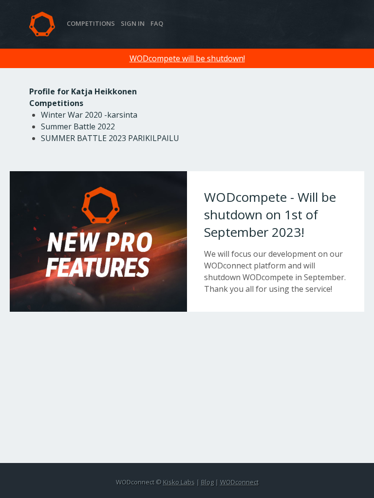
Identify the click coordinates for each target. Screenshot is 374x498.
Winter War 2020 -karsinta (89, 114)
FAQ (156, 23)
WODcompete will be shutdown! (187, 58)
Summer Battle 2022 (78, 126)
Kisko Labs (179, 482)
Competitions (91, 23)
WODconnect (239, 482)
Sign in (133, 23)
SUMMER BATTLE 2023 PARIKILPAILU (110, 138)
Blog (207, 482)
